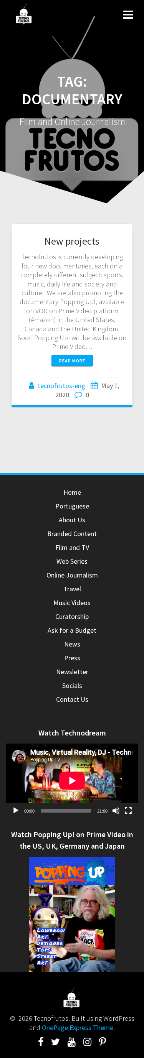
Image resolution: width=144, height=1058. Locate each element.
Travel (72, 588)
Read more (72, 361)
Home (72, 492)
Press (72, 657)
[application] (72, 781)
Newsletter (72, 671)
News (72, 644)
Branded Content (72, 533)
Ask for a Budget (72, 630)
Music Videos (72, 602)
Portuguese (72, 506)
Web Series (72, 561)
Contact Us (72, 699)
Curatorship (72, 616)
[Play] (16, 810)
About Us (72, 519)
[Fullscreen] (128, 810)
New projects (72, 241)
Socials (72, 685)
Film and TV (72, 547)
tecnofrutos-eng (61, 385)
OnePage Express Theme (77, 1027)
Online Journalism (72, 575)
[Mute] (116, 810)
